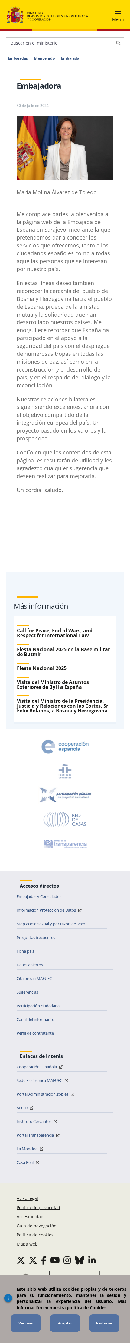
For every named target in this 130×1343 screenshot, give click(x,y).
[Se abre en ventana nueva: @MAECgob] (21, 1260)
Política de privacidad (38, 1207)
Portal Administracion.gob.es (43, 1094)
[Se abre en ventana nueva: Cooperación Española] (65, 747)
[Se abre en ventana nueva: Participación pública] (65, 795)
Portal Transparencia (36, 1135)
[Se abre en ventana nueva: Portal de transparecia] (65, 844)
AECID (22, 1107)
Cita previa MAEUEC (34, 978)
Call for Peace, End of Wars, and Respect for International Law (55, 633)
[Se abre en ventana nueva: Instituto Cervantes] (65, 771)
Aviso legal (27, 1198)
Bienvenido (44, 58)
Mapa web (27, 1244)
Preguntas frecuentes (36, 937)
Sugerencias (27, 992)
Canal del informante (35, 1019)
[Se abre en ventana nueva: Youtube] (55, 1260)
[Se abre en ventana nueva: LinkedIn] (92, 1260)
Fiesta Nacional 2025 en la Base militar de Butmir (63, 652)
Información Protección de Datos (47, 910)
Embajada (70, 58)
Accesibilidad (30, 1216)
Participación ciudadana (38, 1005)
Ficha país (25, 951)
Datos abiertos (30, 964)
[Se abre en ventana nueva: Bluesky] (79, 1260)
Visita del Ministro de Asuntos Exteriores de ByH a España (53, 684)
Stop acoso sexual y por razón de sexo (51, 923)
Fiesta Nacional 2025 (42, 668)
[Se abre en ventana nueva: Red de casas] (65, 819)
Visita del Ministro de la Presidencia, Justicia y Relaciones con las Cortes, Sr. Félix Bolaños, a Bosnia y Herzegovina (63, 706)
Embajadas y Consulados (39, 896)
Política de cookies (35, 1235)
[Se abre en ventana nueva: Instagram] (67, 1260)
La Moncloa (27, 1148)
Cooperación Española (37, 1066)
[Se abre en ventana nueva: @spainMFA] (33, 1260)
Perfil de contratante (35, 1033)
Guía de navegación (37, 1226)
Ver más (25, 1323)
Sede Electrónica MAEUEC (40, 1080)
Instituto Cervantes (34, 1121)
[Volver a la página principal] (47, 14)
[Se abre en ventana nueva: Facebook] (44, 1260)
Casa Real (25, 1162)
